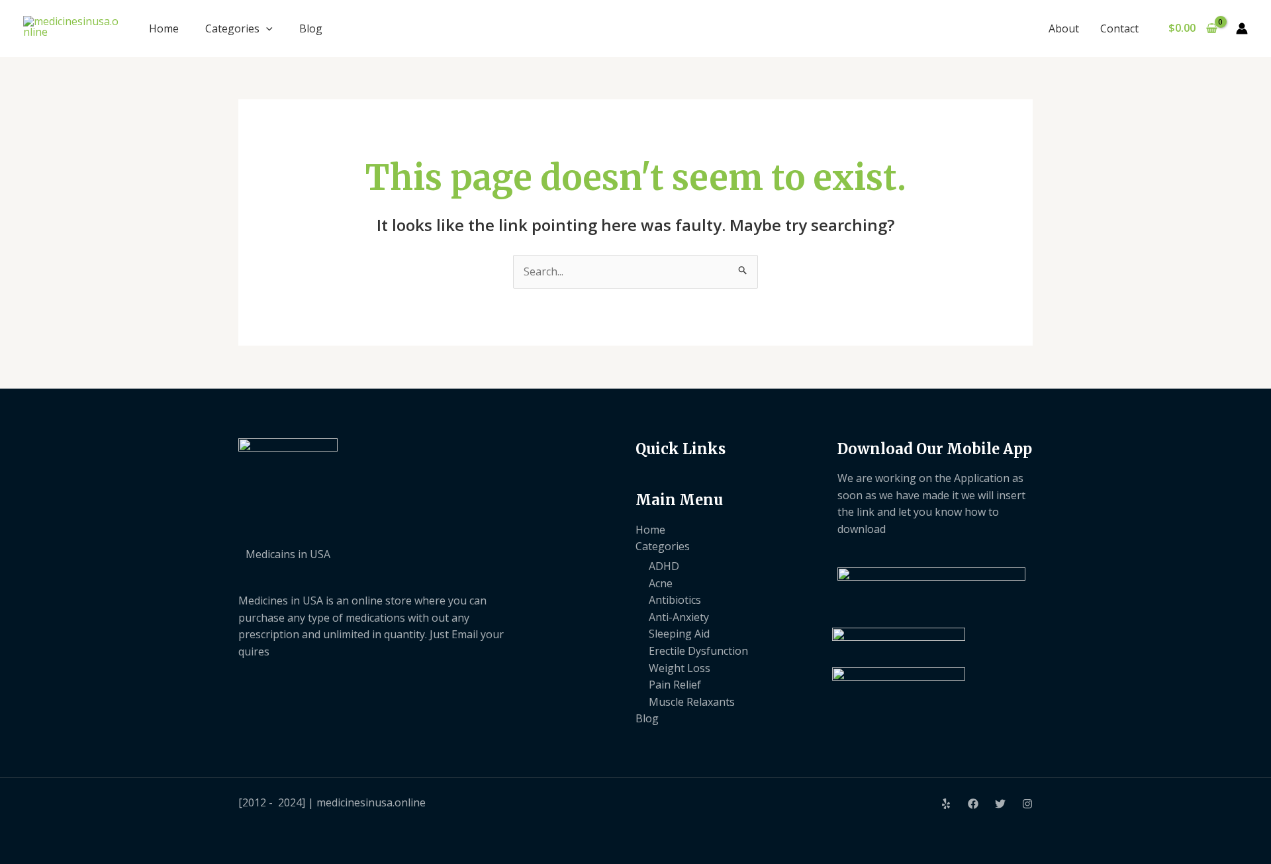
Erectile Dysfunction (698, 651)
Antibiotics (675, 600)
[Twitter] (1000, 803)
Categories (232, 28)
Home (164, 28)
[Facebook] (973, 803)
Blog (310, 28)
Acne (661, 583)
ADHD (664, 566)
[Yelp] (946, 803)
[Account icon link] (1242, 28)
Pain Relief (675, 684)
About (1064, 28)
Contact (1119, 28)
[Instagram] (1027, 803)
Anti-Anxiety (679, 617)
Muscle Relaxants (692, 702)
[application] (266, 28)
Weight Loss (679, 668)
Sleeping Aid (679, 633)
